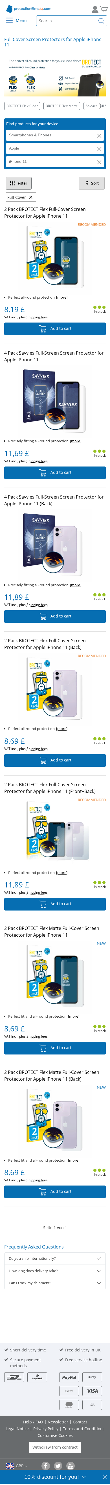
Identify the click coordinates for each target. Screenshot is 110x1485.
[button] (99, 136)
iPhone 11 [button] (18, 161)
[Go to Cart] (103, 9)
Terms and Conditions (84, 1428)
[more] (61, 297)
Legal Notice (18, 1428)
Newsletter (58, 1422)
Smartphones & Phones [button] (30, 135)
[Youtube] (70, 1466)
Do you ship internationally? (32, 1258)
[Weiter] (100, 106)
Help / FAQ (33, 1422)
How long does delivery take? (33, 1270)
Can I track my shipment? (30, 1282)
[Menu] (6, 17)
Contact (80, 1422)
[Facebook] (45, 1466)
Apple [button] (14, 148)
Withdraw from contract (55, 1447)
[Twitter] (58, 1466)
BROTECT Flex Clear (22, 105)
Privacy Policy (46, 1428)
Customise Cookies (55, 1435)
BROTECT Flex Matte (62, 105)
